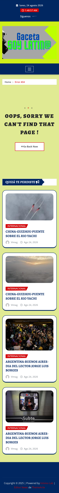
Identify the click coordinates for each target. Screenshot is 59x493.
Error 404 (20, 81)
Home (8, 81)
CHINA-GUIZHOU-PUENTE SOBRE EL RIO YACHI (25, 233)
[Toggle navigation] (29, 69)
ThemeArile (38, 487)
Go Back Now (30, 146)
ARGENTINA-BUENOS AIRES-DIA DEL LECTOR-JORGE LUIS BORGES (27, 366)
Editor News (21, 487)
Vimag (14, 242)
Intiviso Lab (46, 483)
